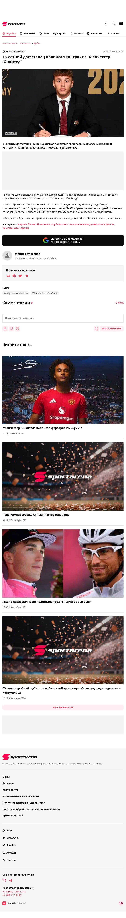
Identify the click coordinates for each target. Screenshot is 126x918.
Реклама (8, 783)
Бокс (46, 33)
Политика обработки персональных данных (31, 809)
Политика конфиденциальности (23, 802)
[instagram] (4, 880)
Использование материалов (20, 796)
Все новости (25, 43)
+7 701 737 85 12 (12, 895)
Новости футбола (15, 51)
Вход (121, 302)
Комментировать (112, 328)
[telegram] (10, 880)
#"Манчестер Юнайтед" (45, 293)
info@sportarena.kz (14, 891)
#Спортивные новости (16, 293)
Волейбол (97, 33)
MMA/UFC (30, 33)
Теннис (78, 33)
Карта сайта (10, 789)
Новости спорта (9, 43)
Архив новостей (12, 815)
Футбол (11, 33)
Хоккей (115, 33)
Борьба (61, 33)
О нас (6, 777)
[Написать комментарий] (63, 318)
